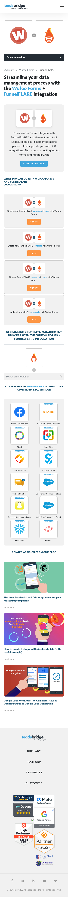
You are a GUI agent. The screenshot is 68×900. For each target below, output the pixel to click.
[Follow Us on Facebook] (12, 881)
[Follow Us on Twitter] (55, 881)
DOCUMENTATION (12, 184)
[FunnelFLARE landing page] (49, 35)
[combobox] (34, 376)
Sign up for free (34, 163)
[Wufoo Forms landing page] (18, 35)
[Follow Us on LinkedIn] (33, 881)
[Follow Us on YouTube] (44, 881)
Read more (9, 607)
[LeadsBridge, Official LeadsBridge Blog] (16, 6)
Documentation (16, 57)
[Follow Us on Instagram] (22, 881)
